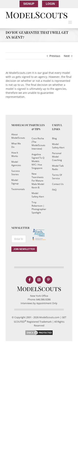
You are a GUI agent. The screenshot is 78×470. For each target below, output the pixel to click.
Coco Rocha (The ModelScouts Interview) (38, 143)
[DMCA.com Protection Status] (39, 331)
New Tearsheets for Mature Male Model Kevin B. (38, 180)
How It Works (14, 154)
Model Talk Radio (58, 167)
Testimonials (17, 189)
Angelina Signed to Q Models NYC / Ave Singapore (38, 161)
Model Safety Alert (38, 195)
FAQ (54, 189)
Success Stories (15, 172)
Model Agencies (16, 163)
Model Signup (15, 181)
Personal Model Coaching (57, 157)
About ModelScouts (17, 136)
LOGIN (50, 3)
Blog (54, 138)
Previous (54, 56)
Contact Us (58, 184)
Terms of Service (57, 176)
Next (67, 56)
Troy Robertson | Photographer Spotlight (38, 207)
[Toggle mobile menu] (70, 22)
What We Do (16, 145)
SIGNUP (28, 3)
